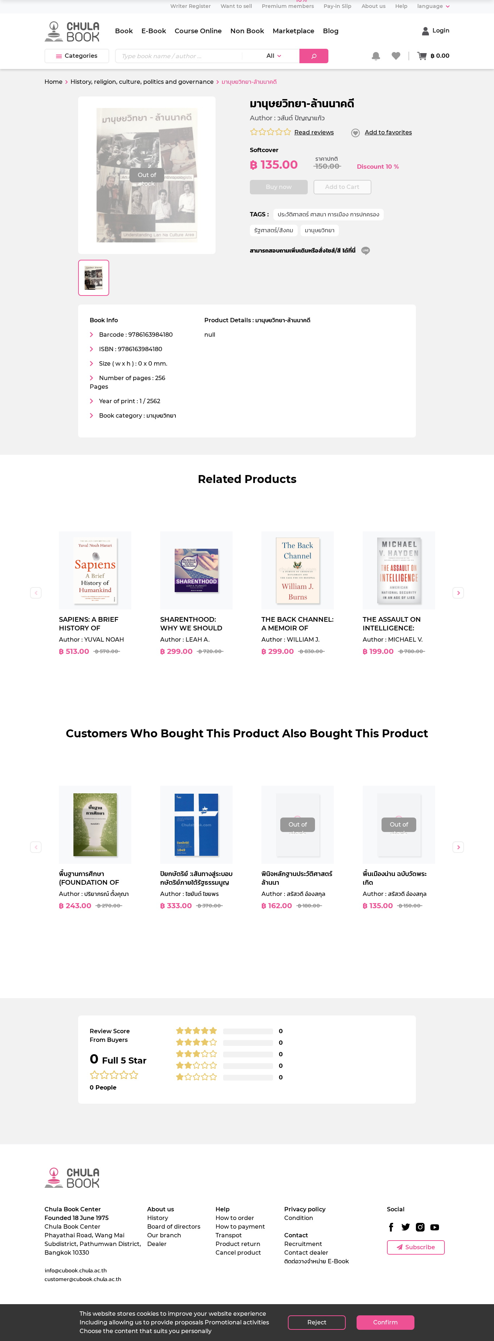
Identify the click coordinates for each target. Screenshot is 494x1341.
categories (81, 55)
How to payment (240, 1226)
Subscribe (420, 1247)
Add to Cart (342, 187)
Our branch (164, 1235)
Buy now (279, 187)
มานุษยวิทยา (320, 230)
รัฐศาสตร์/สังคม (273, 230)
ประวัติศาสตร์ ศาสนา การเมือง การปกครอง (328, 214)
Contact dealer (306, 1252)
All (270, 55)
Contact (296, 1235)
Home (53, 81)
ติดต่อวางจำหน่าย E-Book (316, 1261)
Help (223, 1209)
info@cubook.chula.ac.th (75, 1270)
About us (160, 1209)
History (157, 1218)
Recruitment (303, 1244)
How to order (235, 1218)
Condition (298, 1218)
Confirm (385, 1322)
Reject (317, 1322)
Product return (238, 1244)
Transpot (229, 1235)
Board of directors (173, 1226)
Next (458, 593)
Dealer (157, 1244)
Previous (36, 593)
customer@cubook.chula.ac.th (82, 1279)
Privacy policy (304, 1209)
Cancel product (238, 1252)
